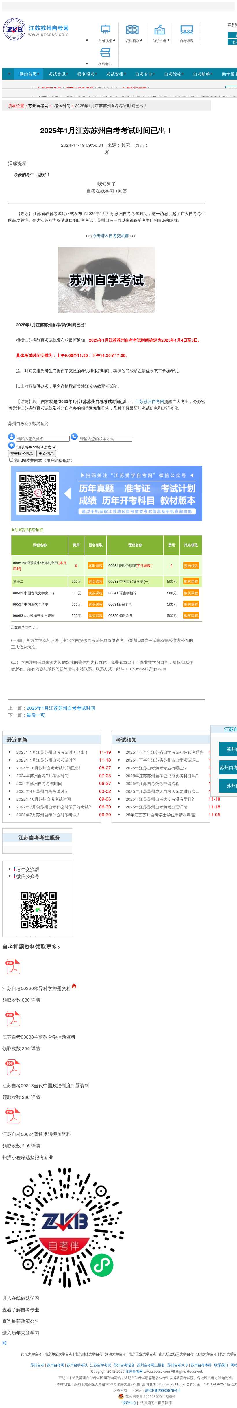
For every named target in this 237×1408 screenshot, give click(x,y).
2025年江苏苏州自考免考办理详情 (157, 807)
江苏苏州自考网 (149, 401)
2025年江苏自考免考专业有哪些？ (157, 768)
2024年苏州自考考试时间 (39, 783)
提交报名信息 (21, 453)
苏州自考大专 (177, 1364)
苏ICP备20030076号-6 (163, 1390)
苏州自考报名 (124, 1364)
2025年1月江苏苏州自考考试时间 (61, 708)
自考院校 (173, 74)
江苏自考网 (134, 1371)
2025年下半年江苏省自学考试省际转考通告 (165, 752)
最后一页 (36, 715)
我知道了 (106, 183)
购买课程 (96, 581)
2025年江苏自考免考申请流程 (152, 783)
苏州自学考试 (77, 1364)
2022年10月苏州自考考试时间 (43, 799)
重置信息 (46, 453)
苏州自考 (37, 1364)
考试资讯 (57, 74)
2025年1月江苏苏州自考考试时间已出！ (52, 752)
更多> (53, 946)
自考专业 (144, 74)
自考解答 (201, 74)
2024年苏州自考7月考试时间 (42, 775)
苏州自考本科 (201, 1364)
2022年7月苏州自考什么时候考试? (47, 814)
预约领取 (191, 565)
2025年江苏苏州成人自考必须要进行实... (162, 791)
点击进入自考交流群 (110, 235)
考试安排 (115, 74)
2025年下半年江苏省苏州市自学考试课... (162, 760)
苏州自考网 (38, 105)
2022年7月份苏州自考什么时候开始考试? (53, 807)
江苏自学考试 (100, 1364)
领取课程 (96, 565)
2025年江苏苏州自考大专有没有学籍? (160, 799)
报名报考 (86, 74)
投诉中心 (129, 1402)
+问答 (121, 190)
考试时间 (62, 105)
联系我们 (221, 1364)
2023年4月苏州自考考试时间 (42, 791)
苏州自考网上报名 (151, 1364)
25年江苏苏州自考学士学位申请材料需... (162, 814)
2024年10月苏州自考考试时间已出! (48, 768)
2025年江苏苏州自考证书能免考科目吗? (162, 775)
